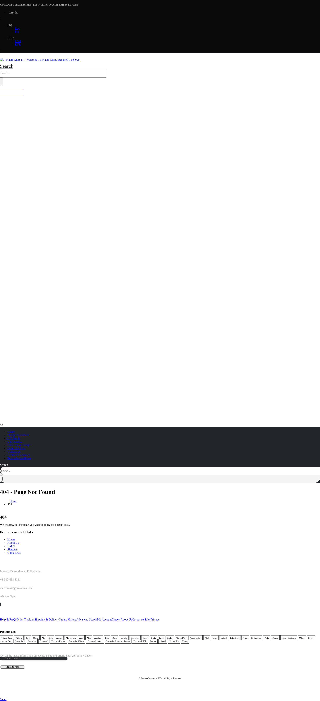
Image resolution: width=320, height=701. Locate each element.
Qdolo (302, 638)
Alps (81, 638)
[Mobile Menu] (1, 56)
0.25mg (19, 638)
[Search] (1, 81)
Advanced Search (86, 619)
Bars (107, 638)
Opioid (224, 638)
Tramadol (44, 641)
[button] (6, 66)
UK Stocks (13, 438)
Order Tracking (16, 448)
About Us (13, 542)
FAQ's (11, 546)
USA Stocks (14, 441)
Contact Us (14, 451)
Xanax (185, 641)
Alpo (51, 638)
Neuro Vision (195, 638)
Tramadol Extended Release (118, 641)
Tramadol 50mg (58, 641)
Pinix (266, 638)
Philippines (256, 638)
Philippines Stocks (18, 435)
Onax (215, 638)
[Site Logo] (40, 59)
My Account (104, 619)
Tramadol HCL (140, 641)
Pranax (275, 638)
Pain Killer (234, 638)
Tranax (153, 641)
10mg (35, 638)
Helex (145, 638)
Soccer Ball (20, 641)
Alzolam (97, 638)
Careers (116, 619)
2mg (28, 638)
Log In (13, 12)
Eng (9, 24)
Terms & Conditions (19, 458)
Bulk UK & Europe (19, 445)
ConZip (124, 638)
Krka (161, 638)
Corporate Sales (141, 619)
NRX (207, 638)
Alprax (59, 638)
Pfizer (245, 638)
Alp (43, 638)
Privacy (155, 619)
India (153, 638)
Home (11, 431)
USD (10, 37)
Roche (311, 638)
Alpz (89, 638)
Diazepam (135, 638)
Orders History (67, 619)
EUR (18, 44)
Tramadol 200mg (95, 641)
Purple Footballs (289, 638)
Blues (114, 638)
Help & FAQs (8, 619)
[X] (0, 604)
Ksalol (169, 638)
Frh (17, 31)
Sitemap (12, 549)
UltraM (163, 641)
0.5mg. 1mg (6, 638)
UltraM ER (174, 641)
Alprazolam (71, 638)
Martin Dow (181, 638)
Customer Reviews (18, 455)
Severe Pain (6, 641)
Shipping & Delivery (46, 619)
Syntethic (32, 641)
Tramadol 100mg (76, 641)
